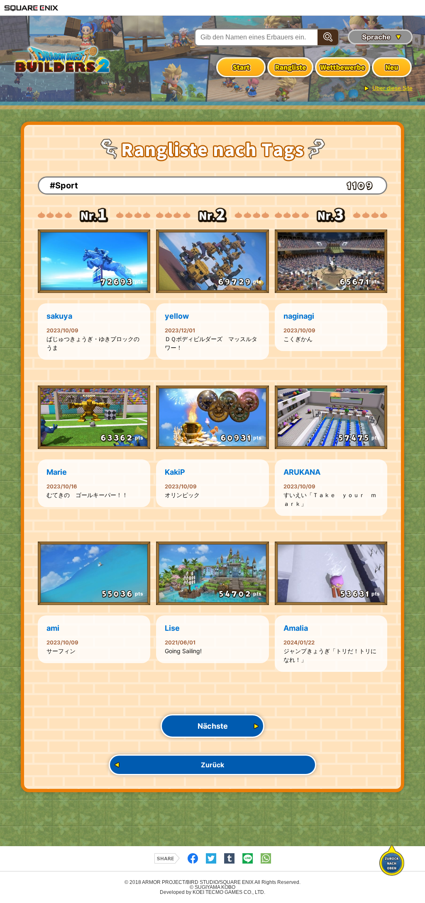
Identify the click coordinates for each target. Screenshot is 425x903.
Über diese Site (392, 88)
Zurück (212, 765)
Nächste (213, 726)
